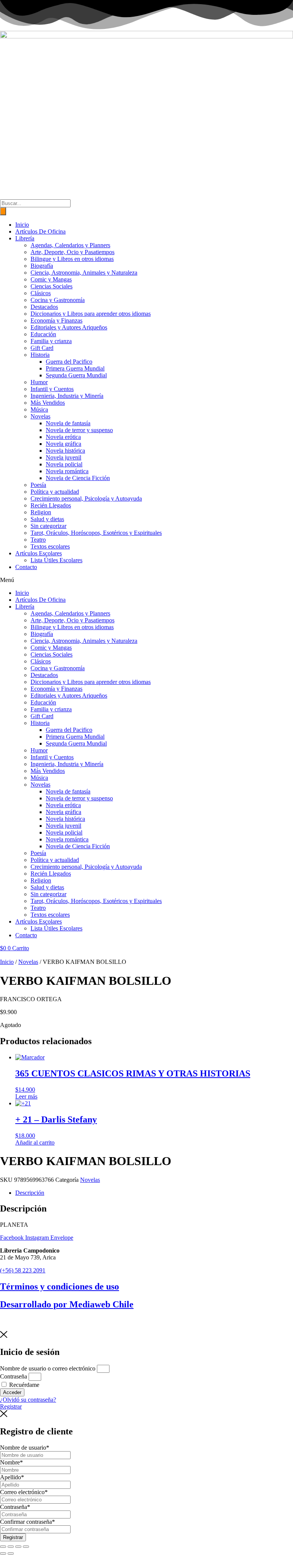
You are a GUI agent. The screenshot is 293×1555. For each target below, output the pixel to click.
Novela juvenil (63, 457)
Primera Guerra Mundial (75, 368)
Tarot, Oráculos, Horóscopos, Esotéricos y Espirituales (96, 532)
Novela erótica (63, 437)
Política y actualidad (55, 491)
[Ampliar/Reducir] (3, 1546)
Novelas (40, 416)
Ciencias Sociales (51, 286)
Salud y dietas (47, 519)
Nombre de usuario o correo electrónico (47, 1368)
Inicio (22, 224)
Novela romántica (67, 471)
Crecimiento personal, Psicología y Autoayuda (86, 498)
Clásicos (41, 293)
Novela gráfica (63, 443)
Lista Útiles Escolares (56, 560)
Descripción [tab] (29, 1192)
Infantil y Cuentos (52, 389)
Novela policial (64, 464)
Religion (41, 512)
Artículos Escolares (38, 553)
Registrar (13, 1537)
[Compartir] (18, 1546)
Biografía (42, 265)
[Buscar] (3, 211)
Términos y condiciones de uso (59, 1286)
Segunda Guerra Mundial (76, 375)
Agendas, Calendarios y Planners (70, 245)
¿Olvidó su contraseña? (28, 1399)
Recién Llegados (51, 505)
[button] (146, 580)
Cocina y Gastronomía (58, 300)
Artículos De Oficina (40, 231)
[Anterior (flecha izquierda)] (3, 1553)
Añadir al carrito (35, 1142)
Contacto (26, 567)
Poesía (38, 485)
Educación (43, 334)
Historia (40, 354)
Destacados (44, 307)
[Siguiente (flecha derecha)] (11, 1553)
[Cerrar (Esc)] (26, 1546)
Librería (24, 238)
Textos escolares (50, 546)
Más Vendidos (48, 402)
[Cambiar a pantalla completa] (11, 1546)
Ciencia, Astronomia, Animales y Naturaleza (84, 272)
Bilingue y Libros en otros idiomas (72, 259)
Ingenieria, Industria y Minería (67, 396)
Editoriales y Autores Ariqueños (69, 327)
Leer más (26, 1096)
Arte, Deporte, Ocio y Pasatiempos (72, 252)
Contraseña (13, 1376)
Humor (39, 382)
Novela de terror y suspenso (79, 430)
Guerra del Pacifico (69, 361)
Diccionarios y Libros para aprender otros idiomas (91, 313)
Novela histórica (65, 450)
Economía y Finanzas (56, 320)
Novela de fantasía (68, 423)
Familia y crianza (51, 341)
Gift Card (42, 348)
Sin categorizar (48, 526)
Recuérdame (23, 1385)
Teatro (38, 539)
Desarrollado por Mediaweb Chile (67, 1304)
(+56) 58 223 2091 (22, 1270)
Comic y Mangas (51, 279)
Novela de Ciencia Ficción (78, 478)
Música (39, 409)
